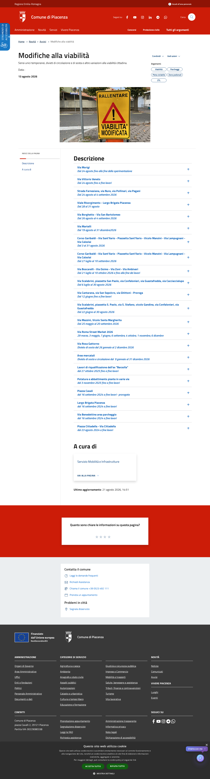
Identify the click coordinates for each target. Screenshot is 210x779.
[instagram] (163, 721)
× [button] (206, 745)
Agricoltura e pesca (70, 666)
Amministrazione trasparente (121, 721)
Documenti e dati (23, 699)
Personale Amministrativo (28, 693)
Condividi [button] (156, 56)
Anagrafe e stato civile (71, 677)
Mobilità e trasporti (116, 677)
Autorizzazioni (67, 688)
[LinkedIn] (149, 17)
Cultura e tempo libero (71, 699)
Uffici (17, 677)
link (134, 760)
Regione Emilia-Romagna (28, 4)
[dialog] (105, 760)
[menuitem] (26, 30)
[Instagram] (141, 17)
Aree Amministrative (25, 671)
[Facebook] (126, 17)
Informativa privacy (116, 726)
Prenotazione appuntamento (75, 721)
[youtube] (158, 721)
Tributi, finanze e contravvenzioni (123, 688)
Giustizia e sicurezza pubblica (121, 666)
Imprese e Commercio (117, 671)
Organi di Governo (24, 666)
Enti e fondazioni (23, 682)
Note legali (111, 732)
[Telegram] (157, 17)
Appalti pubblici (68, 682)
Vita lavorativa (113, 699)
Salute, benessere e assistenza (122, 682)
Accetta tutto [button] (93, 766)
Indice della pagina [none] (31, 153)
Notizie (154, 666)
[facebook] (153, 721)
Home (21, 41)
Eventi (154, 698)
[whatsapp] (173, 721)
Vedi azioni (172, 56)
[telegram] (168, 721)
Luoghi (154, 692)
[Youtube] (134, 17)
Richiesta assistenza (70, 737)
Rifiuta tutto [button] (117, 766)
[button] (191, 17)
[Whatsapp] (164, 17)
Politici (18, 688)
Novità (32, 41)
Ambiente (65, 671)
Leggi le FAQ (66, 732)
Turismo (110, 693)
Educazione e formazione (73, 704)
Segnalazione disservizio (72, 726)
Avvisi (43, 41)
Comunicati (157, 671)
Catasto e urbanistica (71, 693)
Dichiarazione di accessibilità (120, 737)
